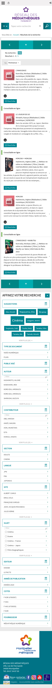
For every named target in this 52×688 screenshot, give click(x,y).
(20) (25, 340)
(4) (24, 555)
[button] (50, 3)
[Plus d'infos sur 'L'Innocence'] (9, 74)
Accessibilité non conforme (31, 682)
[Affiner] (26, 44)
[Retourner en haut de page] (47, 296)
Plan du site (8, 678)
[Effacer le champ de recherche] (40, 26)
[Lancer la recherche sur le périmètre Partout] (47, 26)
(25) (25, 442)
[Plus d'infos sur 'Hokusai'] (9, 201)
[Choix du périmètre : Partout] (5, 26)
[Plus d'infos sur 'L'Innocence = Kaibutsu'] (9, 246)
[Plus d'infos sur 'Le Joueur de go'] (9, 118)
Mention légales (10, 682)
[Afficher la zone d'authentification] (9, 3)
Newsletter (21, 678)
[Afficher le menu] (3, 3)
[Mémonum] (6, 684)
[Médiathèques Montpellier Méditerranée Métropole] (26, 14)
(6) (24, 517)
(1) (24, 404)
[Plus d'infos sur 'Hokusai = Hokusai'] (9, 164)
